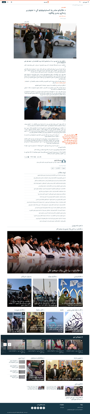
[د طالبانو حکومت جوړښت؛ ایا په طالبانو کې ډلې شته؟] (16, 322)
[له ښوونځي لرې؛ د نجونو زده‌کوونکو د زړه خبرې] (74, 345)
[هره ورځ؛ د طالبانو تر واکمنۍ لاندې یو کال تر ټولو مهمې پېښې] (74, 322)
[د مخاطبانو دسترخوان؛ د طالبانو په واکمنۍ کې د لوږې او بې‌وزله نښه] (35, 370)
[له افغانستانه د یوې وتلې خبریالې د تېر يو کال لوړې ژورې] (74, 391)
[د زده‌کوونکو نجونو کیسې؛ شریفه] (22, 377)
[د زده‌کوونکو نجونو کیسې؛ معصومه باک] (22, 362)
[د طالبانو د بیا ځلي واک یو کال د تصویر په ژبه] (64, 370)
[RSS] (32, 408)
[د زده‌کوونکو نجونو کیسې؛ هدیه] (22, 372)
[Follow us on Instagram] (35, 408)
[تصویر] (11, 2)
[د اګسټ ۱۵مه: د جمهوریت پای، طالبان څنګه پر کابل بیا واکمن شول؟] (35, 322)
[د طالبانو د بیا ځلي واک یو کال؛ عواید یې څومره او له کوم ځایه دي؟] (45, 293)
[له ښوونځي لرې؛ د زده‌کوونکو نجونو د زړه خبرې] (54, 345)
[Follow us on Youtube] (38, 408)
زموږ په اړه (62, 407)
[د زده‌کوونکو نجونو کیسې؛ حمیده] (22, 367)
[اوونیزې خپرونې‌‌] (8, 2)
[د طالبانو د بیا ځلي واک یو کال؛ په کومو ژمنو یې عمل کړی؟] (71, 293)
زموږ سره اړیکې (80, 407)
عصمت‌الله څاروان (62, 16)
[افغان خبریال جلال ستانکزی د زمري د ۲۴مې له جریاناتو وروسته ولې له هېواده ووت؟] (41, 388)
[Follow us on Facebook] (44, 408)
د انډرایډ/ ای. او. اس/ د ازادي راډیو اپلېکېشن (75, 409)
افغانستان (63, 7)
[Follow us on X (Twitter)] (41, 408)
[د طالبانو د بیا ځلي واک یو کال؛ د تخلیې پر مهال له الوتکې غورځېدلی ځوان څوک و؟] (54, 322)
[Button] (26, 22)
